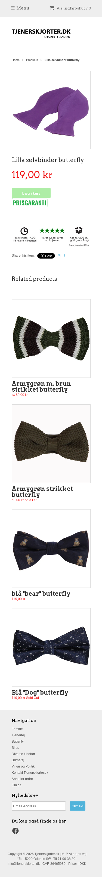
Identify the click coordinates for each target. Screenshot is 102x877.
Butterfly (18, 741)
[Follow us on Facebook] (16, 832)
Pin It (61, 255)
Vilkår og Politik (23, 766)
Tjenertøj (18, 735)
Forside (17, 729)
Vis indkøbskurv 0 (73, 8)
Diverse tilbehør (23, 754)
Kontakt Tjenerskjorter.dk (30, 773)
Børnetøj (18, 760)
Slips (15, 748)
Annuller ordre (22, 779)
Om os (16, 785)
